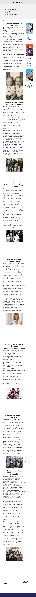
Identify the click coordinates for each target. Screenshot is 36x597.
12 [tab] (21, 257)
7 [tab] (16, 100)
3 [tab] (10, 100)
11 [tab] (19, 257)
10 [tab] (20, 100)
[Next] (25, 85)
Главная (4, 20)
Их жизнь (5, 4)
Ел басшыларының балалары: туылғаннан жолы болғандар (15, 20)
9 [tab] (19, 100)
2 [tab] (9, 100)
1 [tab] (7, 100)
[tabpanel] (14, 86)
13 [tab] (22, 257)
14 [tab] (22, 575)
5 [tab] (13, 100)
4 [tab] (12, 100)
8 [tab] (17, 100)
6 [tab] (14, 100)
